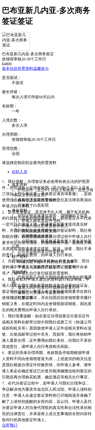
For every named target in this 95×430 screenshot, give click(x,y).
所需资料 (25, 68)
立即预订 (10, 425)
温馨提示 (41, 68)
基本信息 (10, 68)
